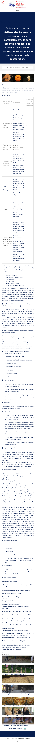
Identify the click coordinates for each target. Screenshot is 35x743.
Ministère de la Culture (24, 738)
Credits (16, 733)
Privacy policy (17, 735)
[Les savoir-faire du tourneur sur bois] (2, 83)
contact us (29, 733)
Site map (22, 733)
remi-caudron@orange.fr (22, 606)
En (17, 10)
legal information (7, 733)
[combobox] (17, 67)
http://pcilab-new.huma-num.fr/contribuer (14, 647)
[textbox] (18, 67)
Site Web (5, 608)
